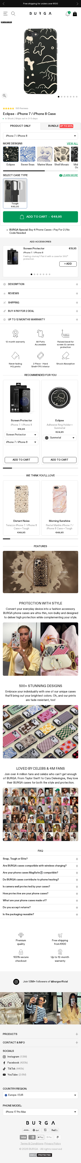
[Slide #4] (70, 96)
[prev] (3, 3)
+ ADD (68, 264)
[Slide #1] (61, 96)
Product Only (20, 126)
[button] (15, 108)
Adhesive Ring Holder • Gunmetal (60, 426)
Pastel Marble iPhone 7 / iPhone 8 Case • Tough (59, 527)
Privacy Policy (52, 1143)
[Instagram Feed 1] (40, 1008)
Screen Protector (21, 420)
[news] (68, 14)
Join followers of (45, 981)
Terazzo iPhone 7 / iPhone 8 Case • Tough (21, 527)
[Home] (40, 13)
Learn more (70, 175)
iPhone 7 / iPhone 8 (21, 425)
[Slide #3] (67, 96)
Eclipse (59, 420)
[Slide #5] (73, 96)
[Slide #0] (58, 96)
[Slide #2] (64, 96)
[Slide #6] (76, 96)
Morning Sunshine (59, 521)
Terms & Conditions (32, 1143)
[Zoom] (5, 96)
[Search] (13, 14)
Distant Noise (21, 521)
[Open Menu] (5, 14)
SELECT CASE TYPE (15, 175)
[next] (77, 3)
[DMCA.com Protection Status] (40, 1155)
